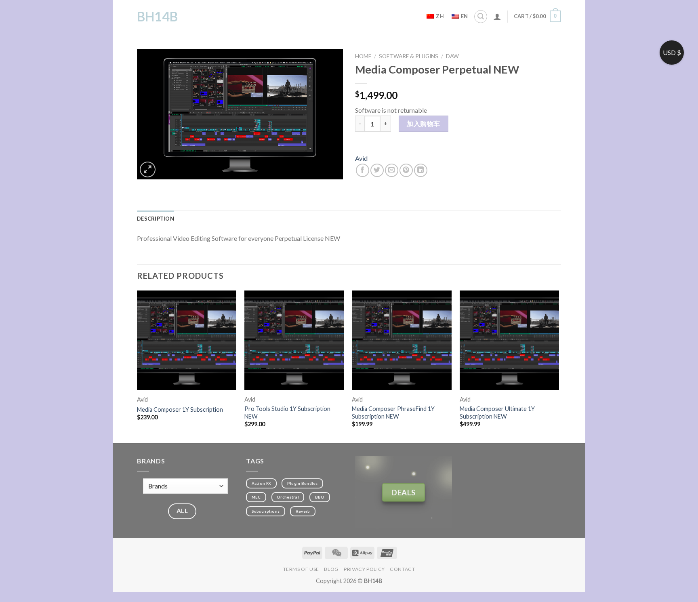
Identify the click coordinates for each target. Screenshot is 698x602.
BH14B (157, 16)
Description (155, 218)
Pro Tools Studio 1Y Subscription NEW (287, 412)
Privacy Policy (364, 569)
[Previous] (137, 366)
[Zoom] (148, 169)
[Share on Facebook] (362, 170)
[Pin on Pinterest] (406, 170)
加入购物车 (423, 123)
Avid (361, 158)
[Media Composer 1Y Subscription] (187, 340)
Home (363, 56)
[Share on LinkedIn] (420, 170)
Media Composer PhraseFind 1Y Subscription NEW (393, 412)
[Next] (559, 366)
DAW (452, 56)
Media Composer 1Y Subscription (180, 409)
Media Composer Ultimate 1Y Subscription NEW (497, 412)
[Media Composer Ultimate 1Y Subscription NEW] (509, 340)
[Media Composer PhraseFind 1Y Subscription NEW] (402, 340)
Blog (331, 569)
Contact (402, 569)
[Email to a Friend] (391, 170)
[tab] (155, 218)
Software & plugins (408, 56)
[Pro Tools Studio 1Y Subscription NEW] (294, 340)
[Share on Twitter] (377, 170)
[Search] (480, 16)
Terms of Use (301, 569)
